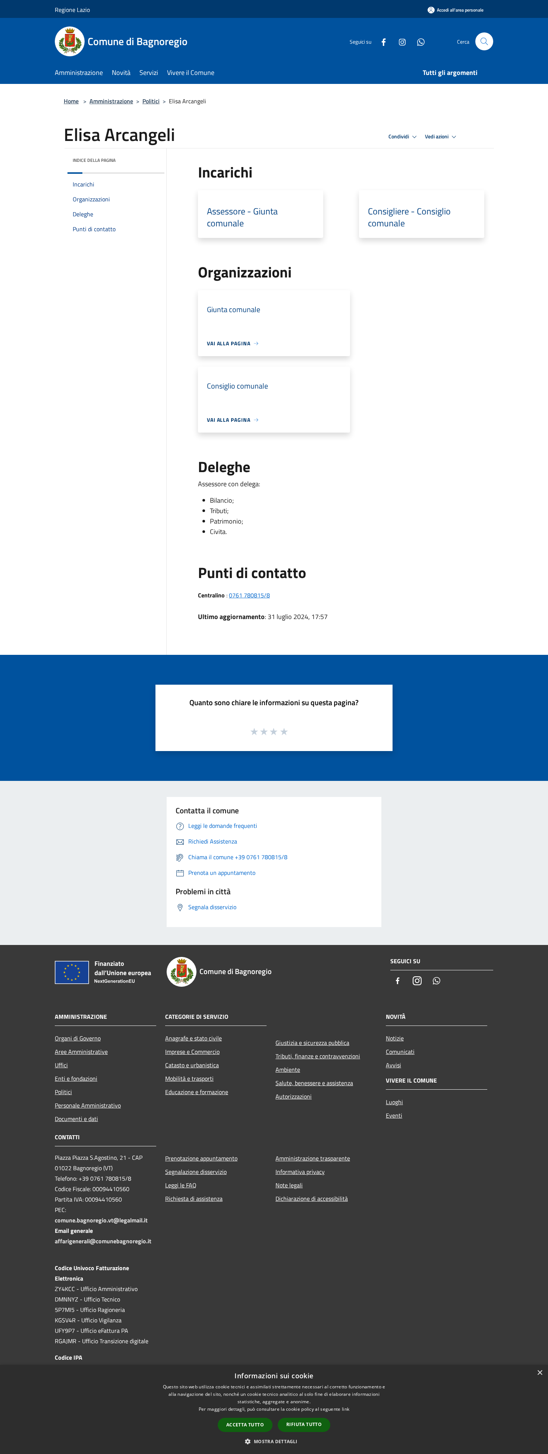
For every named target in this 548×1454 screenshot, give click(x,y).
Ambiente (287, 1069)
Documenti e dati (76, 1118)
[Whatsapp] (417, 41)
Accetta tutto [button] (245, 1425)
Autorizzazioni (293, 1096)
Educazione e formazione (196, 1091)
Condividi (399, 136)
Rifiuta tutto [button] (304, 1424)
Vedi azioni (437, 136)
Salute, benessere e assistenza (314, 1082)
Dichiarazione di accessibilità (311, 1198)
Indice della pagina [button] (94, 160)
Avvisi (393, 1065)
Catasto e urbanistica (192, 1065)
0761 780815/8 (249, 595)
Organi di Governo (78, 1038)
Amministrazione (111, 101)
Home (71, 101)
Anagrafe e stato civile (193, 1038)
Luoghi (394, 1101)
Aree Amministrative (81, 1051)
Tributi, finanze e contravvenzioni (317, 1056)
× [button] (539, 1373)
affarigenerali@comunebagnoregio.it (103, 1241)
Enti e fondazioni (76, 1078)
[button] (274, 1441)
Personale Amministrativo (88, 1105)
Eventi (394, 1115)
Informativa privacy (300, 1171)
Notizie (395, 1038)
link (345, 1409)
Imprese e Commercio (192, 1051)
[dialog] (274, 1409)
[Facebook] (380, 41)
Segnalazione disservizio (196, 1171)
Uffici (61, 1065)
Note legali (289, 1185)
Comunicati (400, 1051)
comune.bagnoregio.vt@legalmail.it (101, 1220)
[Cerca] (484, 41)
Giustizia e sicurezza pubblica (312, 1042)
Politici (151, 101)
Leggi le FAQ (180, 1185)
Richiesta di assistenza (194, 1198)
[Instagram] (399, 41)
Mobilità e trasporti (189, 1078)
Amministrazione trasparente (312, 1158)
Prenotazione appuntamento (201, 1158)
